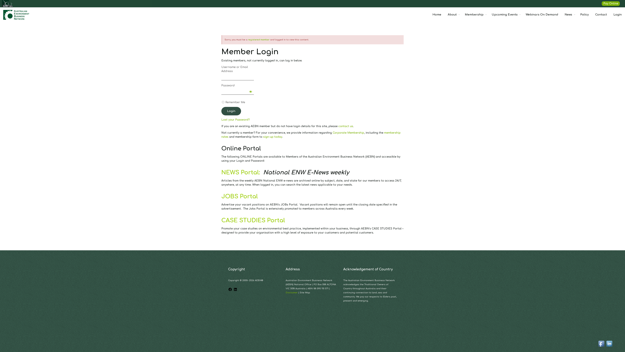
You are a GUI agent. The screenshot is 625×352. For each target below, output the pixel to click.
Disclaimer (292, 293)
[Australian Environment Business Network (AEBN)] (16, 14)
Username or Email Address (234, 69)
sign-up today (272, 136)
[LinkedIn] (235, 290)
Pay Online (610, 3)
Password (228, 85)
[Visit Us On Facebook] (601, 346)
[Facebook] (230, 290)
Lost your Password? (235, 119)
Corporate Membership (348, 132)
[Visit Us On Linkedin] (609, 346)
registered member (259, 40)
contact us (345, 126)
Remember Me (235, 102)
